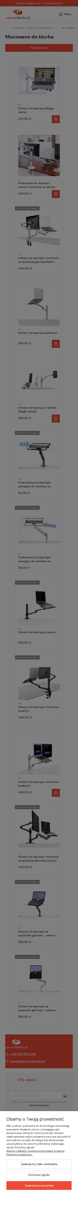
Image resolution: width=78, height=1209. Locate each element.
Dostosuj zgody (39, 1175)
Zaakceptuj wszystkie (39, 1185)
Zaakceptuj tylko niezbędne (39, 1164)
